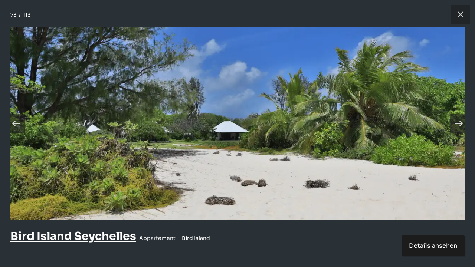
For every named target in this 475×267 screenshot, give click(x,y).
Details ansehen (433, 246)
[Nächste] (459, 123)
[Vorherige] (16, 123)
